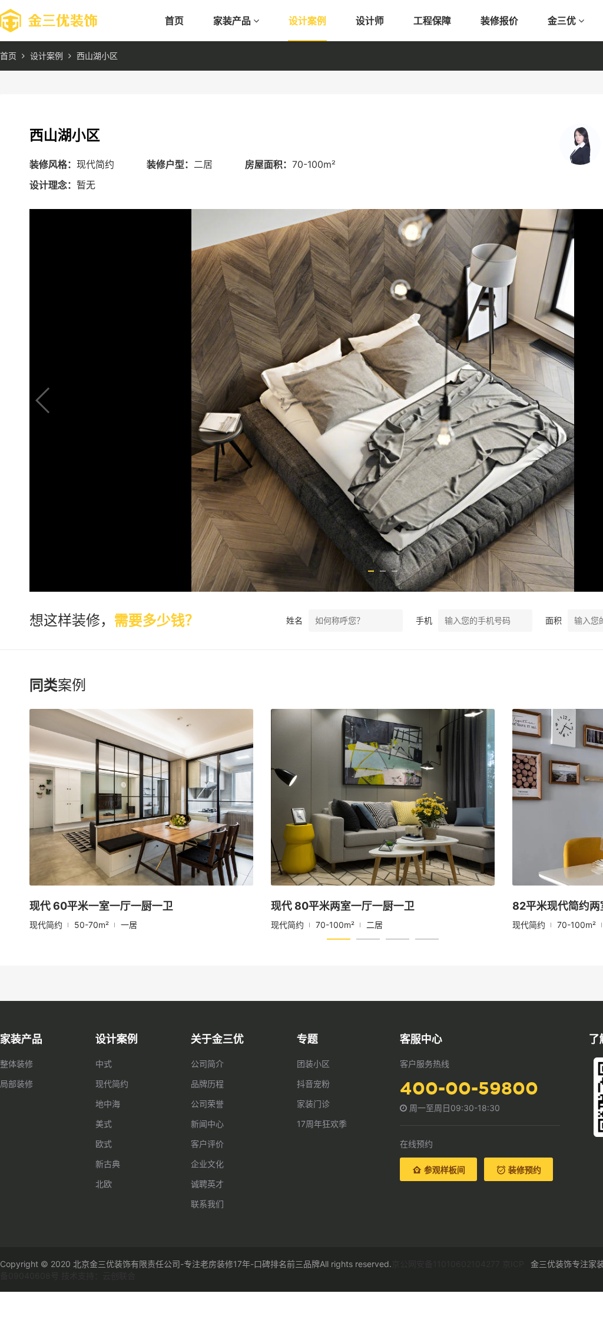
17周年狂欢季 (322, 1124)
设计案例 (307, 20)
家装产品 (233, 20)
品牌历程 (207, 1084)
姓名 (294, 620)
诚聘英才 (207, 1184)
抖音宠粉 (313, 1084)
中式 (103, 1064)
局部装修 (16, 1084)
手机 (424, 620)
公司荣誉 (207, 1104)
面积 (553, 620)
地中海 (107, 1104)
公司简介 (207, 1064)
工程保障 (432, 20)
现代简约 (111, 1084)
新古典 (107, 1164)
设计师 (370, 20)
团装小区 (313, 1064)
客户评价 (207, 1144)
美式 (103, 1124)
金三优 (563, 20)
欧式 (103, 1144)
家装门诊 (313, 1104)
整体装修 (16, 1064)
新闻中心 (207, 1124)
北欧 (103, 1184)
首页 (174, 20)
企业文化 (207, 1164)
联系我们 (207, 1204)
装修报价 (499, 20)
